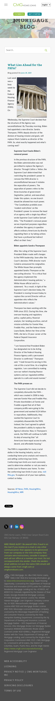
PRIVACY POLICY (13, 680)
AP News (19, 489)
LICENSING (10, 666)
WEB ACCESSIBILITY (15, 661)
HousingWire (34, 489)
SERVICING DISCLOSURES (18, 685)
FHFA (26, 489)
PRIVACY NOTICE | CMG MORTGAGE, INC (26, 673)
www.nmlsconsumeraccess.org (20, 580)
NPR (21, 492)
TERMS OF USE (12, 690)
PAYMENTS (19, 14)
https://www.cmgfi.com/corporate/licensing (23, 648)
